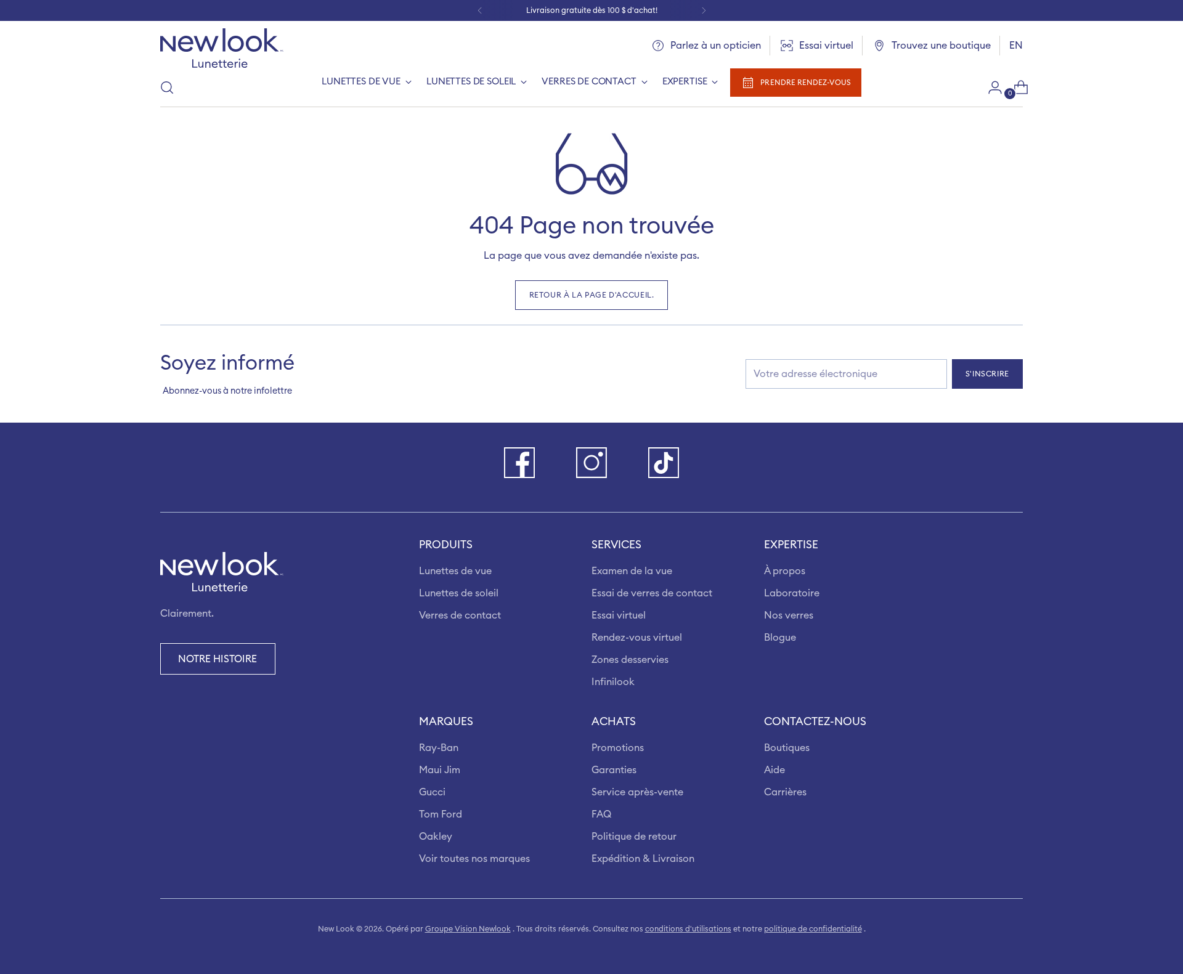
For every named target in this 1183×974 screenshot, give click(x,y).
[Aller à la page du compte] (990, 87)
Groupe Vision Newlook (468, 929)
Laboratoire (791, 593)
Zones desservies (630, 660)
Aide (774, 770)
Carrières (785, 792)
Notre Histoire (217, 659)
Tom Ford (440, 814)
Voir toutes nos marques (474, 859)
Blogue (780, 638)
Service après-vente (637, 792)
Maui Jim (439, 770)
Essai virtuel (619, 615)
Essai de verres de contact (652, 593)
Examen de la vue (632, 571)
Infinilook (613, 682)
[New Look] (221, 48)
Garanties (614, 770)
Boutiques (787, 748)
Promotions (618, 748)
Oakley (435, 837)
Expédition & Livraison (643, 859)
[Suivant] (703, 10)
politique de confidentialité (813, 929)
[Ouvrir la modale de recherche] (167, 87)
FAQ (601, 814)
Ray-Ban (438, 748)
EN (1016, 46)
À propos (784, 571)
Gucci (432, 792)
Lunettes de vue (455, 571)
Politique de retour (634, 837)
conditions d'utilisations (688, 929)
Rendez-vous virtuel (637, 638)
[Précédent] (480, 10)
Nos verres (788, 615)
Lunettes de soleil (458, 593)
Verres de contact (460, 615)
